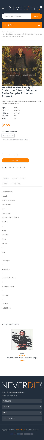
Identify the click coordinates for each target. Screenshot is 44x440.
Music (22, 353)
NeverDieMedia (20, 430)
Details (5, 178)
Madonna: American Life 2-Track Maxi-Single (22, 358)
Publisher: (5, 113)
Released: (5, 116)
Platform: (5, 110)
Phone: (4, 396)
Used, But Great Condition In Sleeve (15, 139)
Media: (4, 118)
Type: (3, 108)
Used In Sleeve (8, 135)
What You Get (18, 178)
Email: (4, 392)
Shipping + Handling (11, 184)
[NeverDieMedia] (22, 7)
